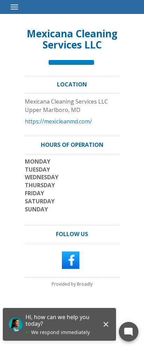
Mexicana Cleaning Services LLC (72, 39)
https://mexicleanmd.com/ (58, 121)
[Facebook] (70, 260)
